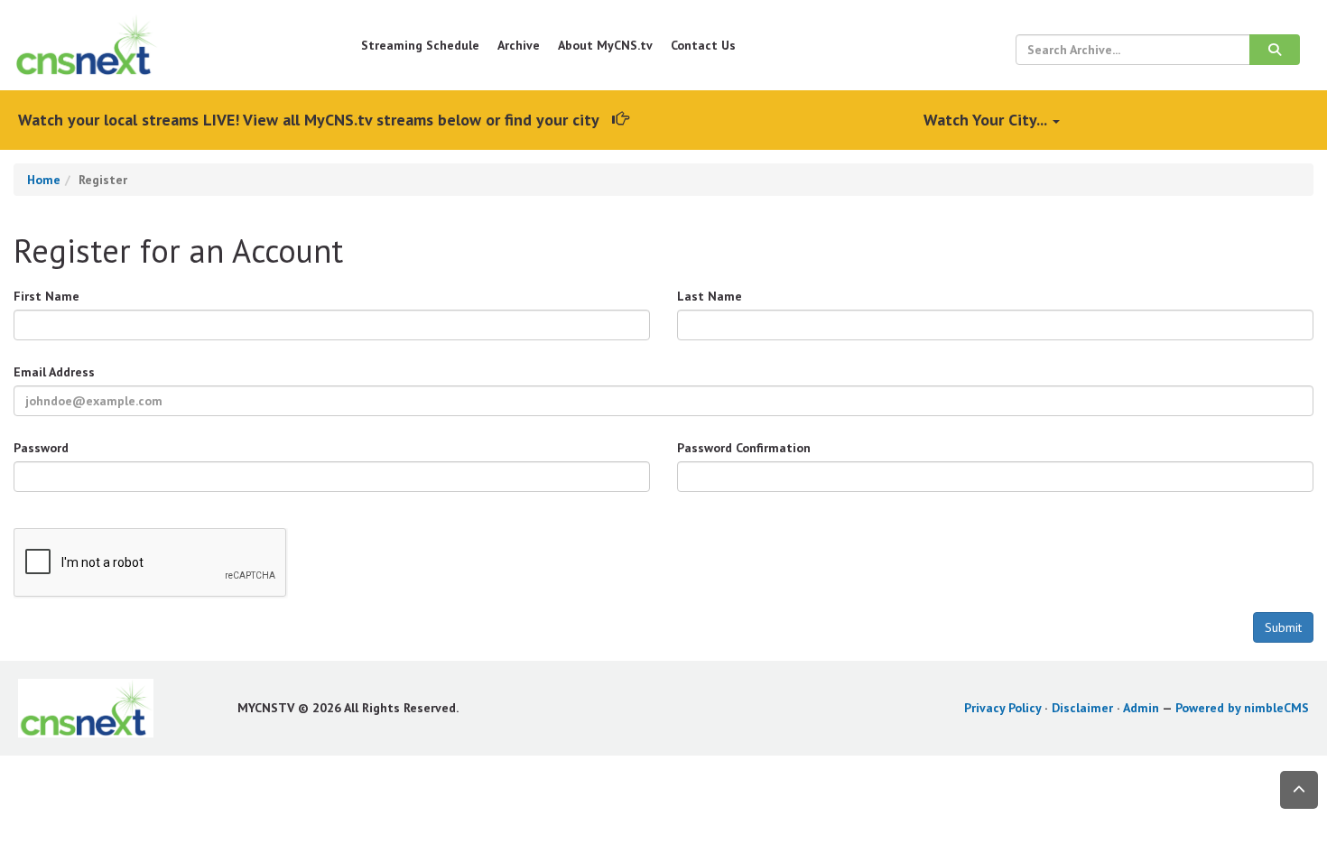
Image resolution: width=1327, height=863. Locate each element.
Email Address (54, 372)
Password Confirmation (744, 448)
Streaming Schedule (420, 45)
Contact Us (703, 45)
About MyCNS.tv (605, 45)
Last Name (709, 296)
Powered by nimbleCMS (1242, 708)
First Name (46, 296)
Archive (518, 45)
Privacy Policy (1002, 708)
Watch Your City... (987, 119)
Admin (1141, 708)
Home (43, 180)
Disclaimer (1082, 708)
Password (41, 448)
